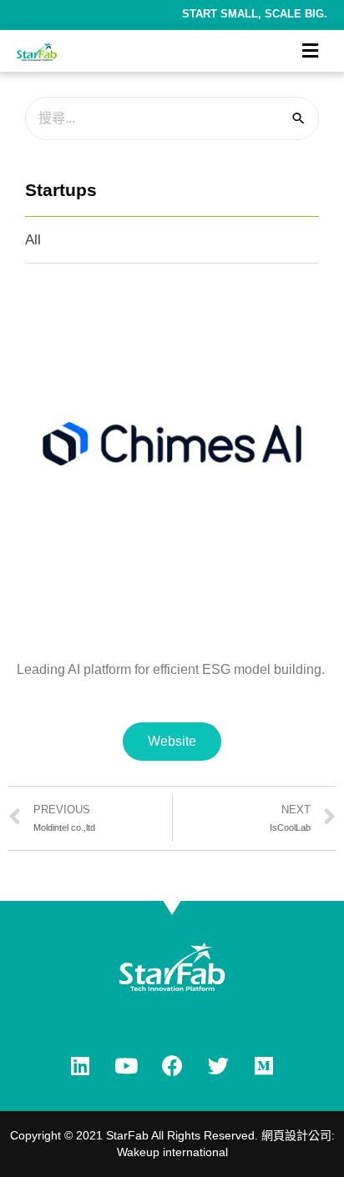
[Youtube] (126, 1065)
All (33, 240)
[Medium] (264, 1065)
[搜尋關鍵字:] (172, 118)
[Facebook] (172, 1065)
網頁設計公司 (296, 1135)
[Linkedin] (80, 1065)
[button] (172, 741)
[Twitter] (218, 1065)
